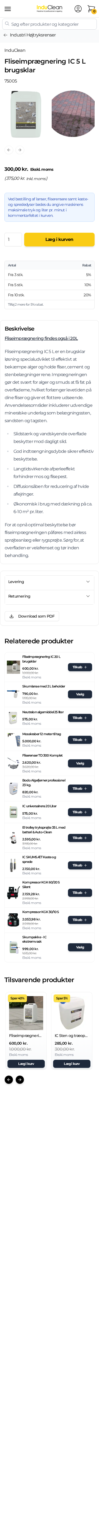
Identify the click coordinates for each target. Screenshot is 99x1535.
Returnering (19, 596)
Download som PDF (36, 616)
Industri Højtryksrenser (33, 35)
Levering (16, 581)
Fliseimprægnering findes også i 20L (41, 338)
